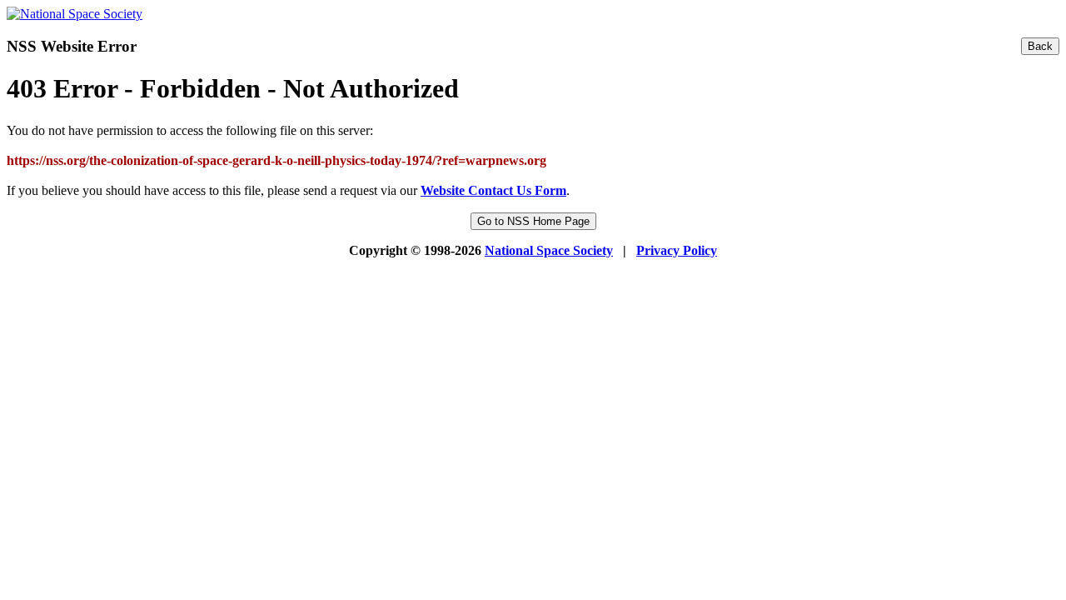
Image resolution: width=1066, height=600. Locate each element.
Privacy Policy (676, 250)
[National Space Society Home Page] (74, 14)
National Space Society (549, 250)
